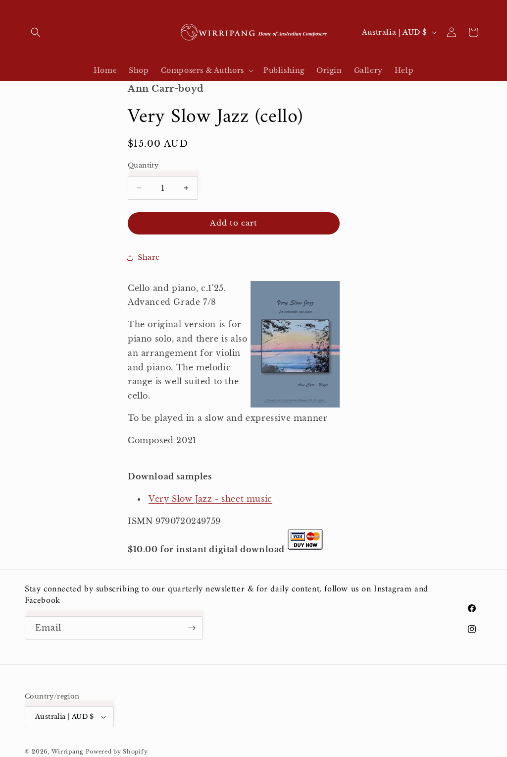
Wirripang (67, 751)
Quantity (143, 165)
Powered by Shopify (117, 751)
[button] (36, 32)
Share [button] (149, 257)
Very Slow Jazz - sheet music (210, 499)
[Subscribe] (192, 628)
